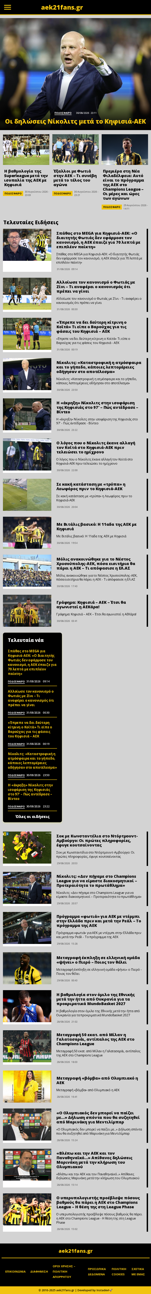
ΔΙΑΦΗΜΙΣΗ (39, 1271)
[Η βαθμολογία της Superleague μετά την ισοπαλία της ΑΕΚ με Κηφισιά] (26, 149)
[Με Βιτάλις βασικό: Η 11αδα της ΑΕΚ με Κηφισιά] (27, 533)
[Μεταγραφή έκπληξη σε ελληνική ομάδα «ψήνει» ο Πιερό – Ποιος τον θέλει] (27, 968)
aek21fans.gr (76, 1250)
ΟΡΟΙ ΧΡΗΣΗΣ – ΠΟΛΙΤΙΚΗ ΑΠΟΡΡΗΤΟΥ (64, 1271)
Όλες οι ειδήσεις (32, 816)
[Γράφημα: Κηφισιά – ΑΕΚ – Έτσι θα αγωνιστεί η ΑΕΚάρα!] (27, 611)
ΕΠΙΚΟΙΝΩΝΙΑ (15, 1271)
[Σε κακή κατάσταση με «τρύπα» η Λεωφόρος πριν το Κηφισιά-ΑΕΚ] (27, 495)
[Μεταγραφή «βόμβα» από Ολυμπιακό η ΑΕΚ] (27, 1087)
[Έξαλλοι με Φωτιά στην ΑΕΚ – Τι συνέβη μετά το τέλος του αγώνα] (75, 149)
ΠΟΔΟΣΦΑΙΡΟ (13, 193)
